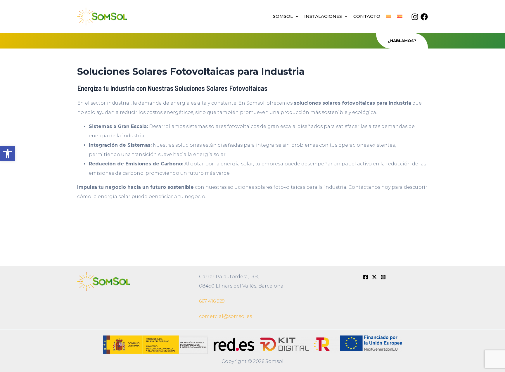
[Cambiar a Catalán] (388, 16)
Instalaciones (323, 16)
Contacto (366, 16)
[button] (7, 153)
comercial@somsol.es (225, 316)
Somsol (283, 16)
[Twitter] (374, 277)
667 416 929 (212, 301)
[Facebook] (424, 16)
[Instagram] (414, 16)
